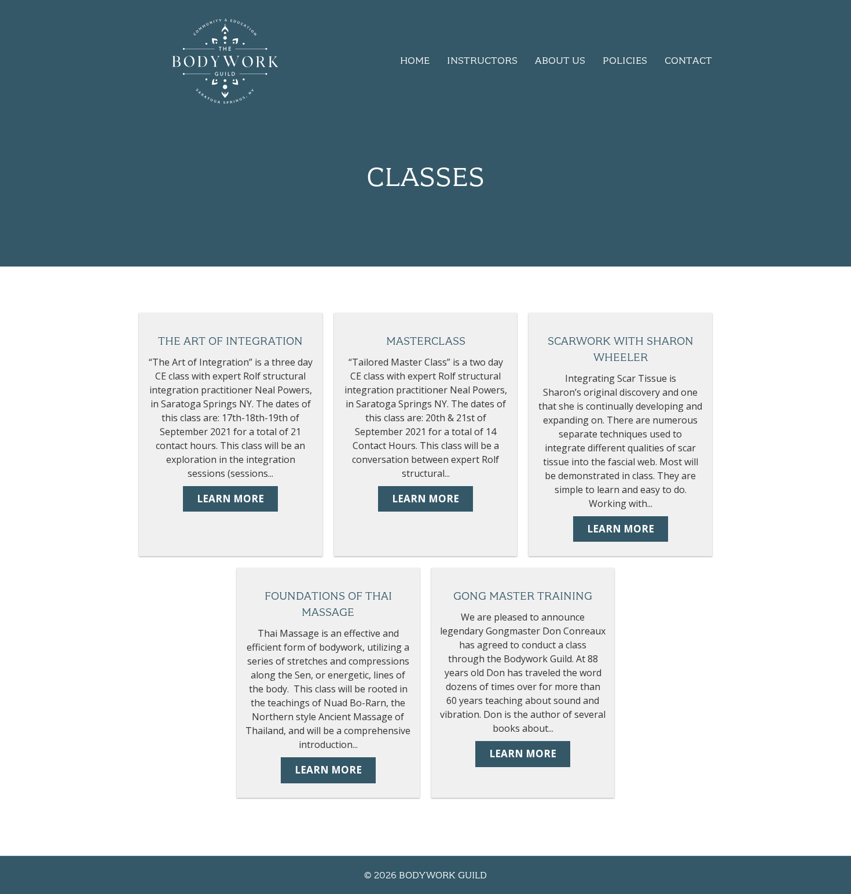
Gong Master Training (522, 596)
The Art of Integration (230, 341)
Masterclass (425, 341)
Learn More (230, 498)
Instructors (482, 60)
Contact (688, 60)
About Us (560, 60)
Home (415, 60)
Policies (625, 60)
